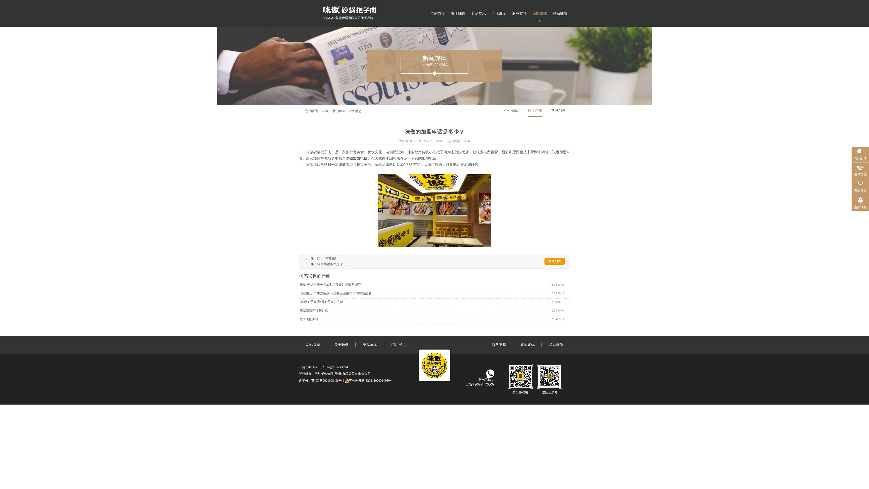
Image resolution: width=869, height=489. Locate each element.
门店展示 (499, 13)
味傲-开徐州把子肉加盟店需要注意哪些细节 (330, 284)
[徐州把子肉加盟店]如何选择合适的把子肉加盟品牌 (335, 293)
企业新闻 (511, 111)
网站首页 (438, 13)
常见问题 (558, 111)
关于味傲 (458, 13)
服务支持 (519, 13)
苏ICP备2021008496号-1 (327, 380)
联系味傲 (560, 13)
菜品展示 (478, 13)
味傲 (325, 111)
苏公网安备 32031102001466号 (370, 380)
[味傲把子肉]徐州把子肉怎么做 (321, 302)
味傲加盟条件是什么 (331, 264)
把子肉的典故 (326, 258)
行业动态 (535, 111)
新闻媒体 (539, 13)
